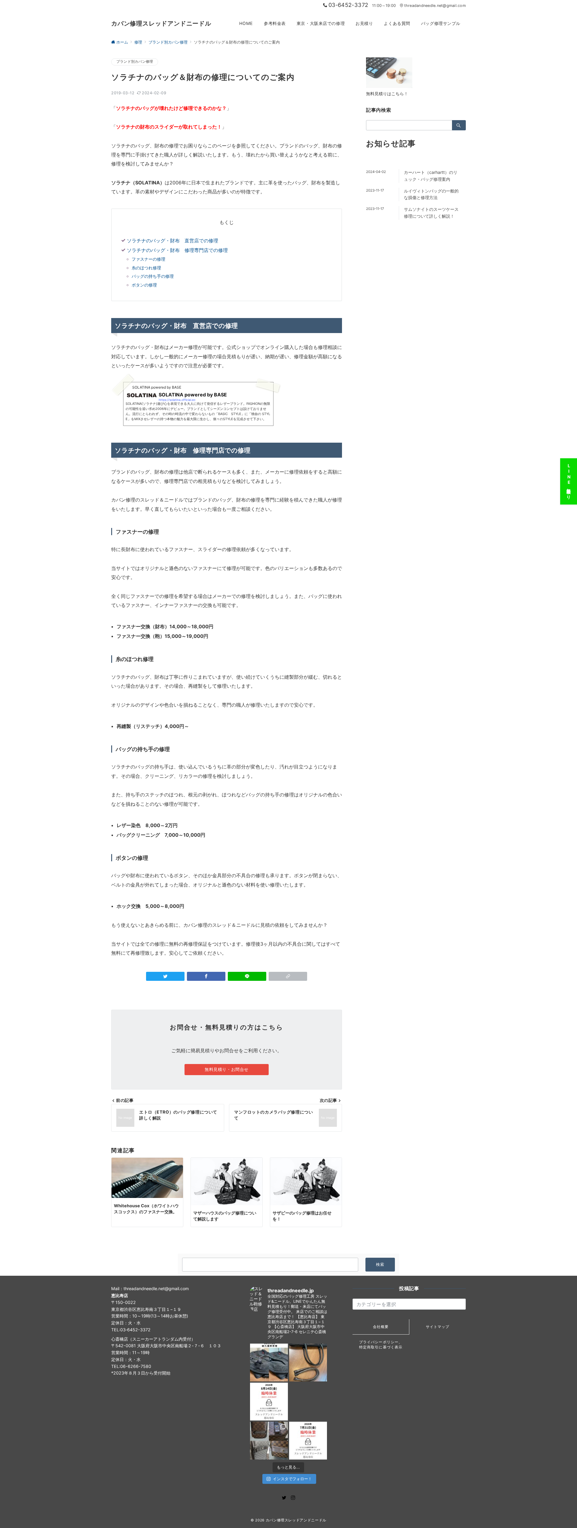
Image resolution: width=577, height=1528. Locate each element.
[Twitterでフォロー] (284, 1497)
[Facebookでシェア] (206, 976)
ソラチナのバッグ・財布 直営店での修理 (172, 241)
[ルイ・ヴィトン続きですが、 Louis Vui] (308, 1401)
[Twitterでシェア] (165, 976)
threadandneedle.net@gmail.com (435, 5)
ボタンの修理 (144, 284)
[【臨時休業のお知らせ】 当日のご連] (308, 1441)
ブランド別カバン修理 (134, 61)
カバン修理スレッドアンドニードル (161, 23)
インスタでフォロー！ (292, 1478)
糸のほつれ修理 (146, 267)
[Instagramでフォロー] (293, 1497)
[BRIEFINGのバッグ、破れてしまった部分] (269, 1362)
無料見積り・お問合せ (227, 1069)
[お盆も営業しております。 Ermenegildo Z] (308, 1362)
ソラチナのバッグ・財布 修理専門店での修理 (177, 250)
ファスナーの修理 (148, 259)
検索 (380, 1264)
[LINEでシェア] (247, 976)
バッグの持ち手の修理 (153, 276)
